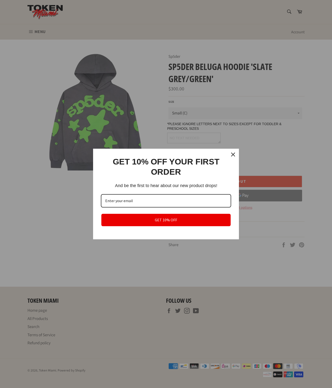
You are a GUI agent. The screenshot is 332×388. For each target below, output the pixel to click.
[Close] (233, 154)
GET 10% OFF (166, 219)
